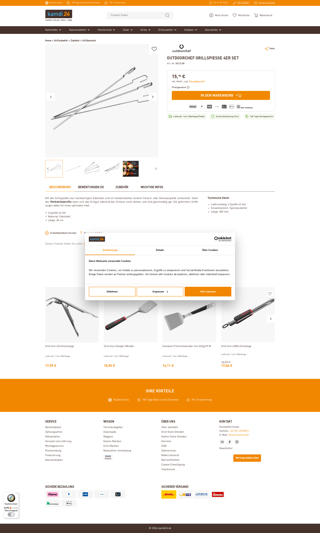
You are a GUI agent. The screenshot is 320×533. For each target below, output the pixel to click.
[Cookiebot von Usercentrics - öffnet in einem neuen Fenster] (216, 239)
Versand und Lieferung (58, 441)
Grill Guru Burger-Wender (119, 346)
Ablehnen (112, 291)
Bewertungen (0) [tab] (91, 187)
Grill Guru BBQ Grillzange (236, 346)
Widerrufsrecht (170, 455)
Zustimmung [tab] (110, 250)
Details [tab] (160, 250)
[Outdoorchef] (181, 48)
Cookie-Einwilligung (173, 464)
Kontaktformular (229, 427)
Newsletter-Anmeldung (117, 450)
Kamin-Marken (112, 441)
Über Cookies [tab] (210, 250)
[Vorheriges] (51, 97)
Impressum (168, 469)
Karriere (166, 441)
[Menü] (17, 494)
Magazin (108, 436)
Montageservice (54, 446)
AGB (163, 446)
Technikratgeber (113, 427)
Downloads (109, 432)
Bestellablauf (53, 427)
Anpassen (158, 291)
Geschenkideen (54, 460)
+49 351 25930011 (239, 431)
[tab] (60, 188)
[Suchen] (167, 15)
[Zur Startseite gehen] (58, 15)
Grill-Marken (111, 446)
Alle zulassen (208, 291)
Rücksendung (53, 450)
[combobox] (134, 15)
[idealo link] (131, 457)
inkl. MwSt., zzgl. (188, 81)
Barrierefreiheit (170, 460)
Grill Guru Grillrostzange (59, 346)
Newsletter (226, 448)
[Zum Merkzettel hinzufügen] (154, 49)
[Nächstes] (153, 97)
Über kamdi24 (169, 427)
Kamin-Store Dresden (173, 436)
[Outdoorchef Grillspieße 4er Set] (101, 100)
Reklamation (52, 436)
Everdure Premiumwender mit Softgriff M (186, 346)
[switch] (11, 514)
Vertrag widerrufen (247, 458)
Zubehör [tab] (122, 187)
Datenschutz (168, 450)
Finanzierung (52, 455)
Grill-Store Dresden (172, 432)
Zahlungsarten (53, 432)
